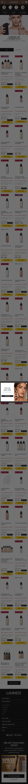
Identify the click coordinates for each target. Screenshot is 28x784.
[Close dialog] (26, 383)
